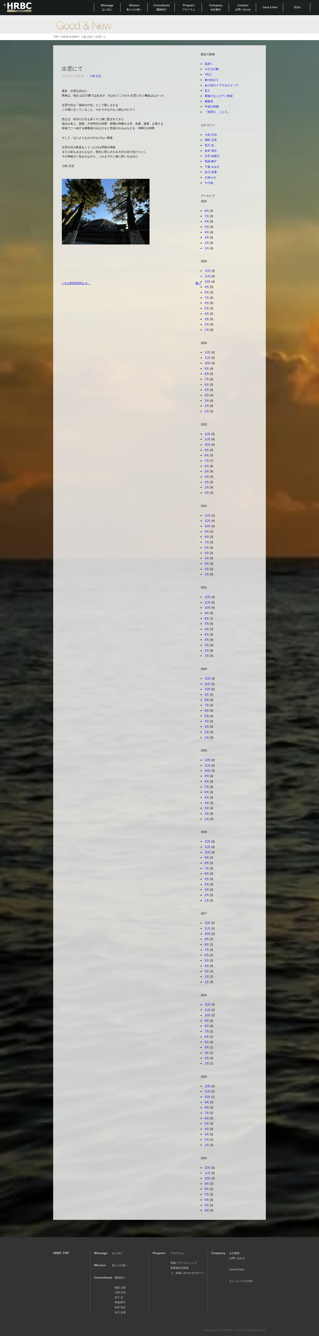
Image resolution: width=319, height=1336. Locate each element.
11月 (207, 276)
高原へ (209, 63)
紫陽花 (209, 101)
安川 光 (209, 145)
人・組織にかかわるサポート (187, 1272)
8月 (207, 210)
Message (107, 7)
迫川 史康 (211, 172)
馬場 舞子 (211, 161)
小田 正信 (95, 76)
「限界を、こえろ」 (217, 112)
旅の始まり (212, 79)
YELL (208, 74)
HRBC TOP (61, 1253)
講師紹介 (120, 1277)
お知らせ (210, 177)
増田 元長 (211, 140)
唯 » (198, 283)
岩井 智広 (211, 150)
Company (215, 7)
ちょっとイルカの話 (241, 1280)
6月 (207, 221)
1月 (207, 248)
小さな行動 (212, 69)
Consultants (161, 7)
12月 (207, 270)
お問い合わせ (237, 1258)
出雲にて (72, 69)
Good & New (83, 25)
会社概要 (234, 1253)
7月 (207, 216)
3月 (207, 237)
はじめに (117, 1253)
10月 (207, 281)
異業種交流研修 (180, 1267)
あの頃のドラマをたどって (221, 85)
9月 (207, 286)
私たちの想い (120, 1265)
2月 (207, 242)
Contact (243, 7)
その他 (209, 182)
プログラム (177, 1253)
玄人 (207, 90)
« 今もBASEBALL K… (76, 283)
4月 (207, 232)
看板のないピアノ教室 (219, 96)
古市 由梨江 (212, 156)
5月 (207, 226)
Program (188, 7)
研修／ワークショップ (184, 1262)
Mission (134, 7)
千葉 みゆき (212, 166)
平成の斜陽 (212, 106)
